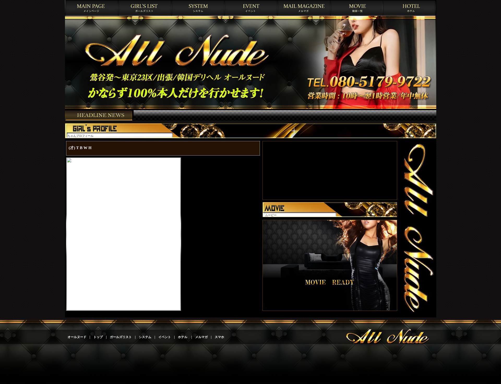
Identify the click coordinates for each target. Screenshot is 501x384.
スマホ (219, 337)
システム (145, 337)
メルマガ (201, 337)
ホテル (183, 337)
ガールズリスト (121, 337)
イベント (164, 337)
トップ (98, 337)
